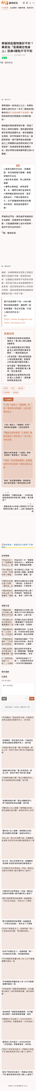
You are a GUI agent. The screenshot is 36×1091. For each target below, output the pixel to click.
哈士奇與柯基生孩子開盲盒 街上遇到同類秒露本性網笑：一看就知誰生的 (19, 350)
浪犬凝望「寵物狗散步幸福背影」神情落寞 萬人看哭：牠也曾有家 (19, 368)
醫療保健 (21, 7)
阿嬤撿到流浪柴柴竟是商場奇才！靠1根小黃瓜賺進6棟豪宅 (19, 341)
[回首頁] (10, 3)
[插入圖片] (26, 698)
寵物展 (15, 392)
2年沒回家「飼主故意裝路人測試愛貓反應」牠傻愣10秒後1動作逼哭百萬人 (19, 359)
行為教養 (5, 7)
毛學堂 (5, 388)
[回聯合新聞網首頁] (5, 3)
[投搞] (27, 3)
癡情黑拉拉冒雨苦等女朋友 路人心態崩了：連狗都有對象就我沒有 (19, 377)
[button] (24, 3)
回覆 (31, 699)
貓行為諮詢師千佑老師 (18, 112)
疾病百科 (30, 7)
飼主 (13, 388)
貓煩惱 (20, 388)
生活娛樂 (13, 7)
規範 (4, 699)
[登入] (30, 3)
